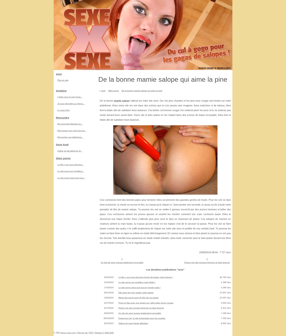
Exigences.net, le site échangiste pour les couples (141, 318)
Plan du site (62, 80)
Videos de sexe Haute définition (133, 323)
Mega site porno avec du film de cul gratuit (138, 298)
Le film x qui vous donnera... (70, 164)
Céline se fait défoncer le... (70, 151)
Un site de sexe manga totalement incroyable (122, 262)
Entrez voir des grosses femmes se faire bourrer (207, 262)
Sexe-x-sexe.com (68, 333)
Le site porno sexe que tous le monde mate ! (139, 287)
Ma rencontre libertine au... (70, 124)
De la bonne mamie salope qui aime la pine (142, 90)
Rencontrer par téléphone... (70, 137)
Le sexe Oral (63, 110)
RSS (91, 333)
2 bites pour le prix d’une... (69, 97)
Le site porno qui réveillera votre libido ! (137, 282)
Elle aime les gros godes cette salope (136, 293)
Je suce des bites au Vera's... (71, 103)
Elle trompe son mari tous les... (72, 130)
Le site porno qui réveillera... (70, 171)
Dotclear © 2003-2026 (104, 333)
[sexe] (143, 35)
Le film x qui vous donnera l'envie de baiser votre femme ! (145, 277)
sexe (103, 90)
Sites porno (113, 90)
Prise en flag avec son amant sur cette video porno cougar (146, 303)
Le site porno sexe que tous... (71, 178)
